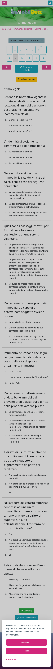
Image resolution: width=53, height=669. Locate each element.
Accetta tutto (26, 642)
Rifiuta (26, 650)
